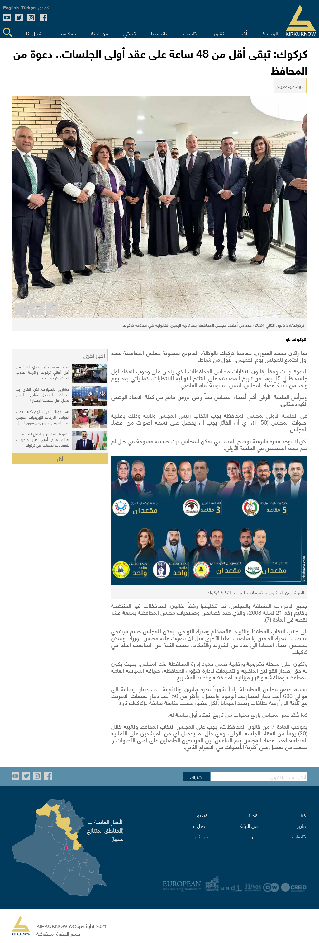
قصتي (251, 814)
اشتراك (196, 777)
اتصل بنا (199, 825)
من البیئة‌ (249, 825)
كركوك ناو (295, 338)
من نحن (200, 836)
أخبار (303, 814)
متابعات (299, 836)
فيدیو (202, 814)
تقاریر (302, 825)
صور (253, 836)
